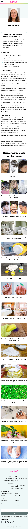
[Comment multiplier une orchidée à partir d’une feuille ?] (14, 431)
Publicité (12, 488)
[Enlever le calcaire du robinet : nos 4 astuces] (14, 412)
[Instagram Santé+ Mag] (8, 522)
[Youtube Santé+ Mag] (6, 522)
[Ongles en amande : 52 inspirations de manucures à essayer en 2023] (14, 288)
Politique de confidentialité (21, 478)
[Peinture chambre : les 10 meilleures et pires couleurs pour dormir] (14, 309)
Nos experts (17, 483)
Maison (16, 493)
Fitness (16, 497)
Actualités (17, 500)
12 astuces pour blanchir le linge (14, 278)
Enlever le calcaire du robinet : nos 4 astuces (14, 421)
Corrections (11, 483)
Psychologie (17, 495)
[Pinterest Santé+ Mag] (3, 522)
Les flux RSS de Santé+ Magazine (20, 486)
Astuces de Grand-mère (6, 493)
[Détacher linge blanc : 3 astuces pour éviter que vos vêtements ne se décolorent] (14, 452)
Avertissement (10, 485)
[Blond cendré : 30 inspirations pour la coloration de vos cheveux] (14, 187)
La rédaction (11, 476)
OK (14, 513)
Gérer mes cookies (19, 488)
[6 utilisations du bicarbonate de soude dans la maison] (14, 350)
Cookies (16, 480)
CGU (16, 476)
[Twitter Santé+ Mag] (10, 522)
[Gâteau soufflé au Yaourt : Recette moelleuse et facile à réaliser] (14, 371)
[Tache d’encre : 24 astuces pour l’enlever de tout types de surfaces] (14, 330)
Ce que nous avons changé (9, 481)
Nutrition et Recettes (5, 497)
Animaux (3, 495)
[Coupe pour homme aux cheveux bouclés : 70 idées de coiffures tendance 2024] (14, 207)
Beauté (2, 498)
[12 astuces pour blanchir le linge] (14, 269)
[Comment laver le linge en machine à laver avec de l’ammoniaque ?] (14, 249)
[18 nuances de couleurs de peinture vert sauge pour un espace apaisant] (14, 228)
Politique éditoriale (9, 478)
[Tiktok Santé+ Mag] (13, 522)
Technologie (4, 500)
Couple (16, 498)
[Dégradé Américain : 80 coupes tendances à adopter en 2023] (14, 166)
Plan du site (17, 482)
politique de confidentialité (21, 516)
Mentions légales (18, 475)
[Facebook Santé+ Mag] (1, 522)
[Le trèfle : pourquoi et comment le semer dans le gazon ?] (14, 392)
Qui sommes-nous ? (9, 475)
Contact (12, 486)
